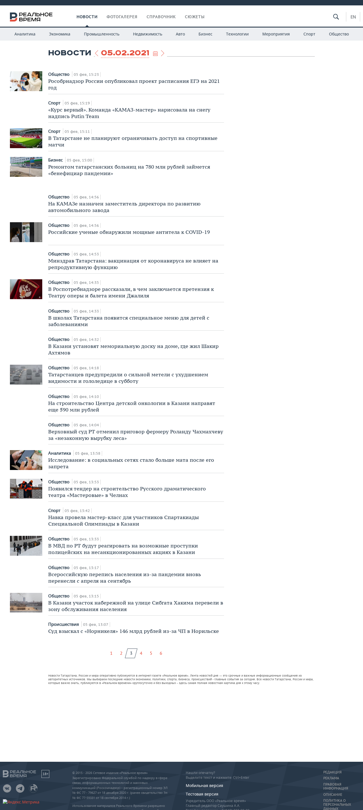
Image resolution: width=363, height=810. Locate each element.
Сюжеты (195, 16)
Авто (180, 34)
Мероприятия (276, 34)
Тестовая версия (202, 794)
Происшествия (64, 624)
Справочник (161, 16)
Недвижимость (147, 34)
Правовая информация (335, 786)
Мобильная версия (204, 785)
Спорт (309, 34)
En (353, 17)
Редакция (332, 772)
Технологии (237, 34)
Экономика (59, 34)
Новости (87, 16)
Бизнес (205, 34)
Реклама (331, 778)
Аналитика (24, 34)
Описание (332, 795)
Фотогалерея (122, 16)
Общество (339, 34)
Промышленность (101, 34)
